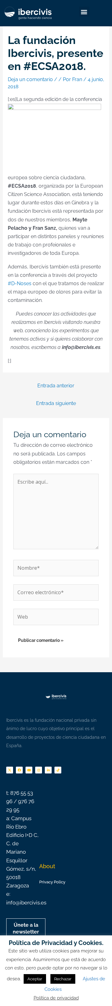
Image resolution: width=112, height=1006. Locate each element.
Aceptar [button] (34, 979)
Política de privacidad (56, 998)
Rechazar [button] (63, 979)
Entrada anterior (55, 386)
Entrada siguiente (56, 403)
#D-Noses (19, 283)
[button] (84, 12)
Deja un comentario (30, 79)
